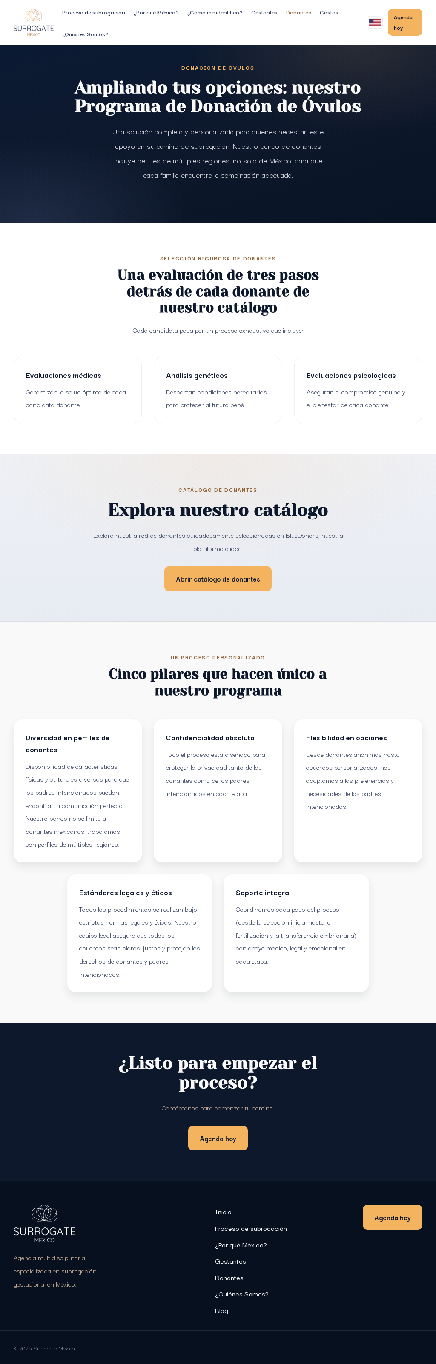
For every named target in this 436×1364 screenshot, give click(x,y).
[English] (375, 22)
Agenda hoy (403, 22)
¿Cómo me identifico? (215, 12)
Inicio (223, 1211)
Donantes (298, 12)
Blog (221, 1310)
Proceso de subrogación (93, 12)
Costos (329, 12)
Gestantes (264, 12)
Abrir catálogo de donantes (218, 579)
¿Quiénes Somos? (85, 33)
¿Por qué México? (156, 12)
